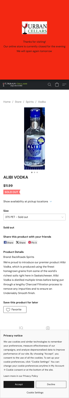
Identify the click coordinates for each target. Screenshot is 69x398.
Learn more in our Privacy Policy (21, 375)
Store (18, 102)
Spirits (30, 102)
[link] (35, 391)
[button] (15, 85)
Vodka (42, 102)
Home (7, 102)
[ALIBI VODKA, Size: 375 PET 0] (34, 138)
